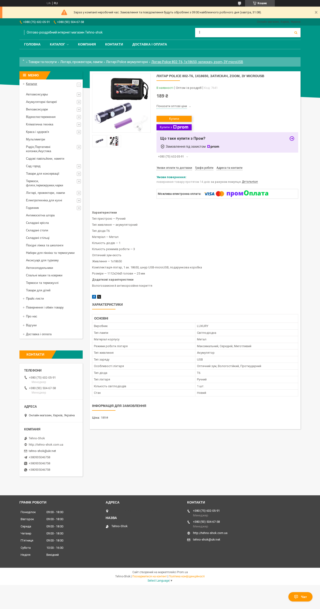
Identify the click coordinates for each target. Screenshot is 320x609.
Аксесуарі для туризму (42, 260)
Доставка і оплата (149, 44)
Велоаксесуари (37, 109)
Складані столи (37, 230)
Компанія (87, 44)
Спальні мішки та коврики (44, 275)
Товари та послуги (42, 62)
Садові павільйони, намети (45, 158)
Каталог (57, 44)
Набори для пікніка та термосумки (50, 253)
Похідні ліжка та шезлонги (44, 245)
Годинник (32, 208)
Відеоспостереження (41, 117)
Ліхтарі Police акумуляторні (127, 62)
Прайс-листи (35, 298)
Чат (304, 597)
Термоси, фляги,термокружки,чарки (44, 183)
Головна (32, 44)
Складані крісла (37, 223)
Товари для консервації (42, 173)
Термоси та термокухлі (42, 283)
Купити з (166, 127)
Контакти (114, 44)
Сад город (33, 166)
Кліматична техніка (39, 124)
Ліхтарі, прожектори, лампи (81, 62)
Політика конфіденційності (187, 576)
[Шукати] (296, 32)
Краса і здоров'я (37, 132)
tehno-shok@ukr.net (42, 451)
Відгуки (31, 325)
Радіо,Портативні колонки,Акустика (38, 149)
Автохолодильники (39, 268)
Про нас (31, 316)
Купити (174, 118)
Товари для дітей (38, 290)
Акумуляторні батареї (41, 102)
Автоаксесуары (37, 94)
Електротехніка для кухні (44, 200)
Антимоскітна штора (40, 215)
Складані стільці (37, 238)
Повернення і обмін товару (45, 307)
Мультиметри (35, 139)
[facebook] (94, 297)
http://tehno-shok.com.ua (46, 444)
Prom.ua (182, 572)
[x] (99, 297)
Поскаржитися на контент (149, 576)
